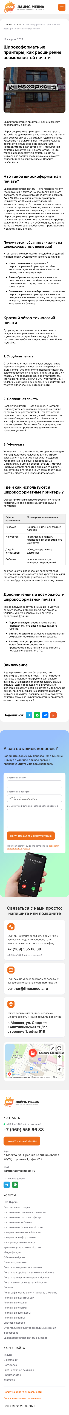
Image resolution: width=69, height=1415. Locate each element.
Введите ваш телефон (18, 792)
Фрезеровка (11, 1332)
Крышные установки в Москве (22, 1247)
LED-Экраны (11, 1201)
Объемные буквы (14, 1257)
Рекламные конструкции (19, 1297)
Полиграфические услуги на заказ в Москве (30, 1292)
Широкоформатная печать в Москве (25, 1337)
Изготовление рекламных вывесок (25, 1212)
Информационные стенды (19, 1242)
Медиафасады (12, 1252)
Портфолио (10, 1364)
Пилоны (8, 1287)
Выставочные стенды (17, 1207)
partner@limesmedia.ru (27, 988)
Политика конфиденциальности (23, 1391)
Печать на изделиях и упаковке (23, 1267)
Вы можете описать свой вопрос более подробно (32, 806)
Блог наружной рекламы (19, 1369)
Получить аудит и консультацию (31, 835)
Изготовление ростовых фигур (22, 1217)
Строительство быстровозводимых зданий (30, 1327)
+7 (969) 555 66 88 (24, 949)
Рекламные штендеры (17, 1312)
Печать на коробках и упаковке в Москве (29, 1272)
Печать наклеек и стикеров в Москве (26, 1277)
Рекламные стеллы (15, 1302)
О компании (11, 1359)
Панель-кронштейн (15, 1262)
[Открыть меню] (61, 7)
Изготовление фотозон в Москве (23, 1227)
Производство (12, 1374)
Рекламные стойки (15, 1307)
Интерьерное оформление (20, 1237)
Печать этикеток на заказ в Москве (25, 1282)
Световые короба (14, 1322)
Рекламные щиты (14, 1317)
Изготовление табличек (18, 1222)
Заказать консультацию (22, 1141)
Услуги (8, 1354)
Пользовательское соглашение (22, 1398)
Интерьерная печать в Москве (22, 1232)
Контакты (9, 1379)
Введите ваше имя (16, 777)
